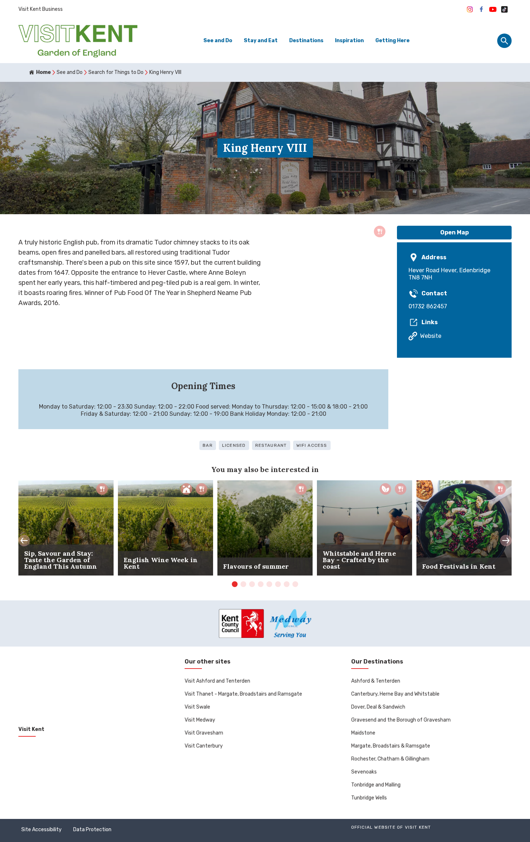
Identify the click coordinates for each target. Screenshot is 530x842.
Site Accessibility (41, 829)
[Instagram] (470, 9)
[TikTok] (504, 9)
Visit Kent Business (40, 9)
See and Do (217, 41)
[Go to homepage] (77, 41)
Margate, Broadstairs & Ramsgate (390, 746)
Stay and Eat (261, 41)
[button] (24, 540)
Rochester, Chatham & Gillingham (390, 759)
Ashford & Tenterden (375, 681)
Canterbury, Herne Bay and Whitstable (395, 694)
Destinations (306, 41)
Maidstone (363, 733)
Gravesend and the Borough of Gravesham (401, 720)
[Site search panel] (504, 40)
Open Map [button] (454, 232)
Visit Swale (197, 707)
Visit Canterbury (204, 746)
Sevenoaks (364, 772)
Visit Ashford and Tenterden (217, 681)
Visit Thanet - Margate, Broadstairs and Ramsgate (243, 694)
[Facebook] (481, 9)
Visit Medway (200, 720)
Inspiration (349, 41)
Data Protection (92, 829)
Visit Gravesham (204, 733)
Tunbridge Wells (369, 798)
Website (430, 335)
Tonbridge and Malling (376, 785)
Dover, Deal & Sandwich (378, 707)
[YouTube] (493, 9)
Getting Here (392, 41)
